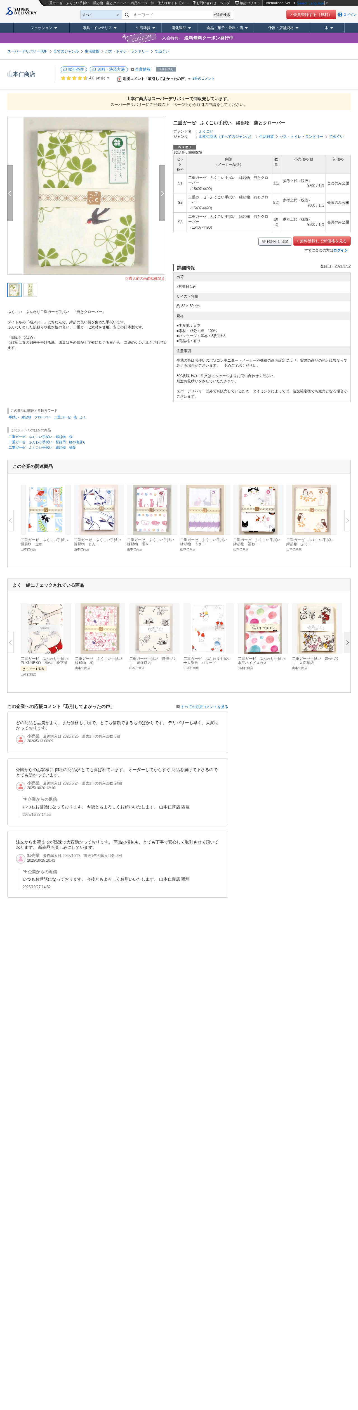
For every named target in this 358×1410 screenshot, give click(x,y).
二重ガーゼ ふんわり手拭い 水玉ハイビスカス (263, 661)
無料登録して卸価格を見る (323, 241)
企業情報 (143, 69)
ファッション (41, 28)
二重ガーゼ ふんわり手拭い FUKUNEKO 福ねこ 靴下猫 (46, 661)
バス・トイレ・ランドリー (127, 51)
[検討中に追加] (63, 528)
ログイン (350, 14)
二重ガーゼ (62, 417)
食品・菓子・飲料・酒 (225, 28)
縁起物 (27, 417)
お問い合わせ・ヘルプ (213, 3)
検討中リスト (250, 3)
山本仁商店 (21, 74)
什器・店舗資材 (281, 28)
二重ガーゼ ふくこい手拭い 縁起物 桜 (40, 437)
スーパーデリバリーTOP (27, 51)
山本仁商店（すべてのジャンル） (226, 136)
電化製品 (179, 28)
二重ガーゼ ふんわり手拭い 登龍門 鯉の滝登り (47, 442)
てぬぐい (162, 51)
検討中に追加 (278, 242)
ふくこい (206, 131)
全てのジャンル (66, 51)
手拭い (14, 417)
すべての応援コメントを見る (204, 707)
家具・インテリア (97, 28)
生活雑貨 (143, 28)
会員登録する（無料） (312, 14)
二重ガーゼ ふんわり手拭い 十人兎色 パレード (208, 661)
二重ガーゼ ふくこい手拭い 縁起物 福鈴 (42, 447)
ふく (83, 417)
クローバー (42, 417)
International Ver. (278, 3)
